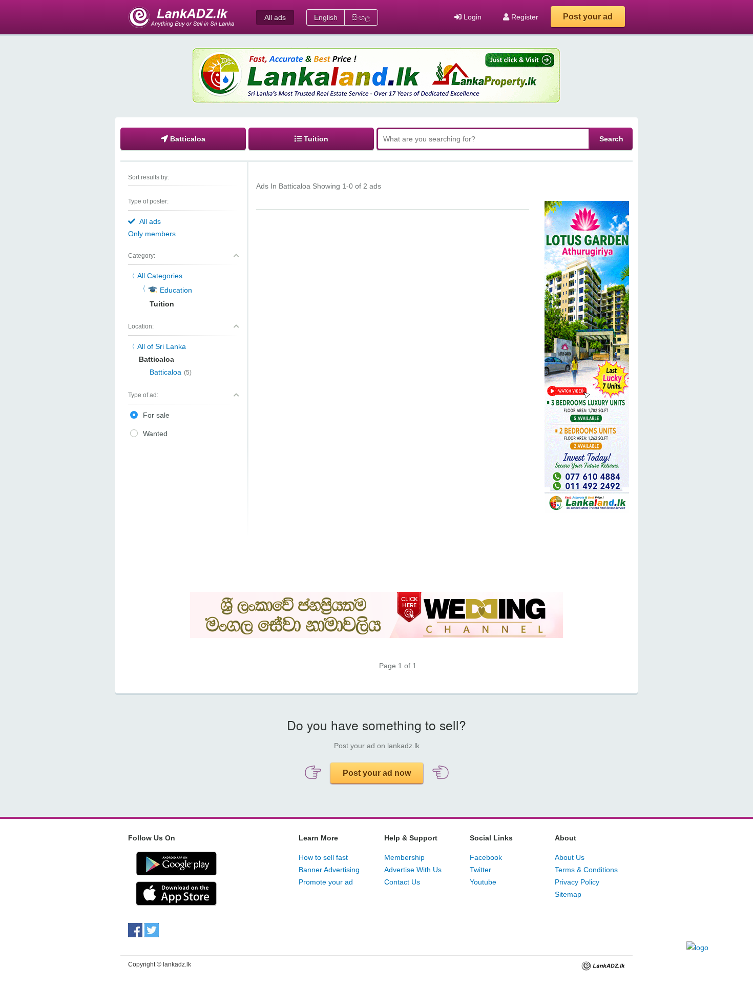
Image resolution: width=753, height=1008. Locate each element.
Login (472, 17)
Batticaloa (186, 139)
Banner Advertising (329, 870)
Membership (404, 857)
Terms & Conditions (586, 870)
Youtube (483, 882)
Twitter (480, 870)
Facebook (486, 857)
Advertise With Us (413, 870)
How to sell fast (323, 857)
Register (523, 17)
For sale (156, 415)
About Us (569, 857)
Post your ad (588, 16)
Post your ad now (377, 773)
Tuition (315, 139)
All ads (275, 17)
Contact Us (402, 882)
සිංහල (361, 17)
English (326, 17)
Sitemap (568, 894)
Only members (152, 234)
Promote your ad (326, 882)
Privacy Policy (577, 882)
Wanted (155, 433)
